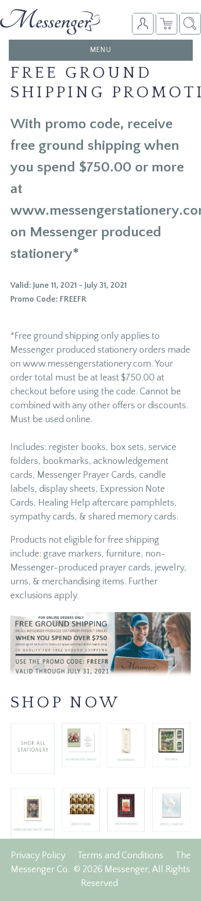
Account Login (142, 23)
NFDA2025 (166, 23)
